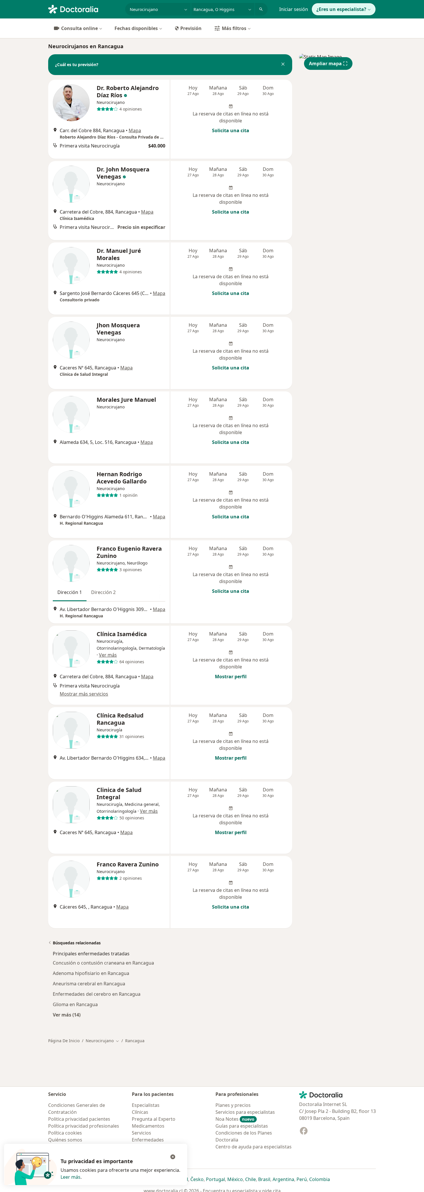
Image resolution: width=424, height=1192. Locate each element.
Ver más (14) (66, 1014)
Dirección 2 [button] (103, 592)
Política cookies (65, 1133)
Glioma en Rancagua (75, 1004)
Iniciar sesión (293, 9)
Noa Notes (234, 1119)
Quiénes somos (65, 1140)
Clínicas (140, 1112)
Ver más (108, 655)
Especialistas (146, 1105)
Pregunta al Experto (153, 1119)
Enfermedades (148, 1140)
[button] (283, 64)
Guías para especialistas (241, 1126)
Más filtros (234, 28)
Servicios (141, 1133)
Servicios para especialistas (245, 1112)
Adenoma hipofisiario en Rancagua (91, 973)
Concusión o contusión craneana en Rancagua (103, 963)
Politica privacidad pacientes (79, 1119)
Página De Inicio (64, 1040)
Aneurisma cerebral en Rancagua (89, 983)
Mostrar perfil (231, 676)
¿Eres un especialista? (341, 9)
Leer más (70, 1177)
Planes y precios (233, 1105)
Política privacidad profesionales (83, 1126)
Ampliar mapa (325, 63)
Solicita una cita (230, 130)
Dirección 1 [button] (69, 592)
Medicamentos (148, 1126)
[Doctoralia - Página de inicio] (84, 8)
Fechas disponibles (136, 28)
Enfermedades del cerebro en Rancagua (96, 994)
